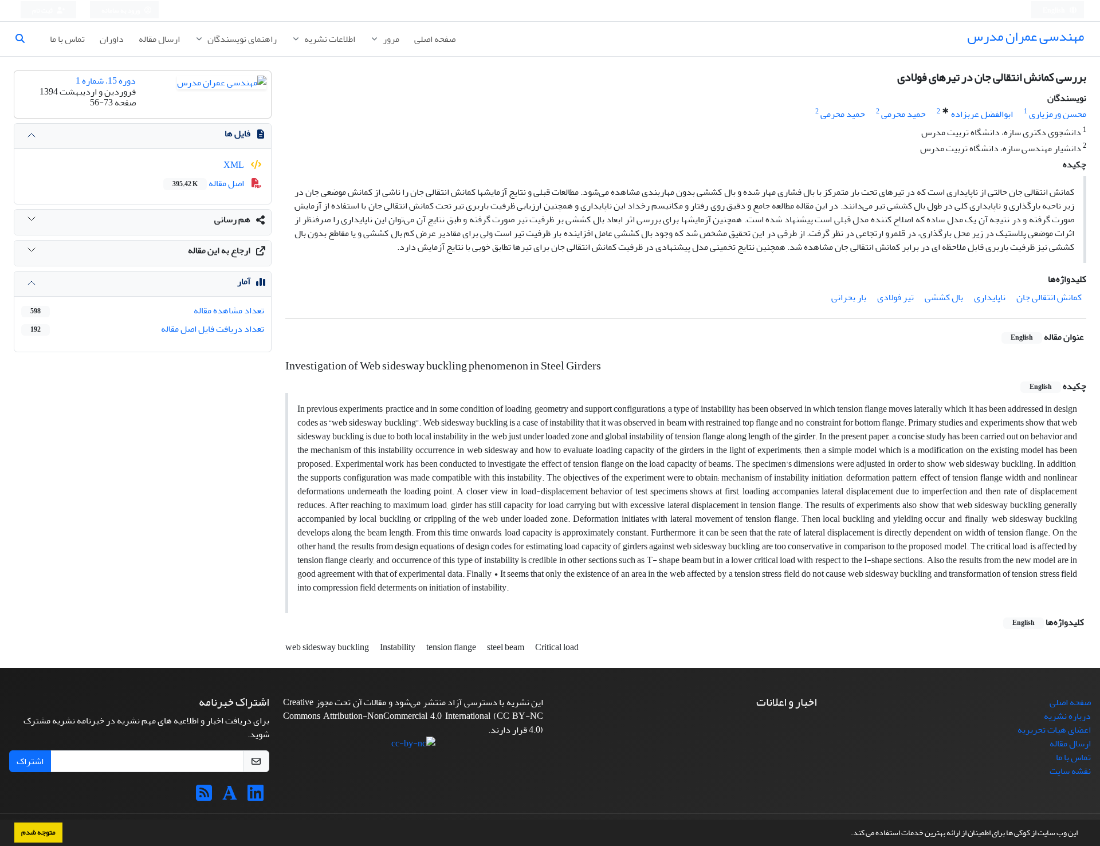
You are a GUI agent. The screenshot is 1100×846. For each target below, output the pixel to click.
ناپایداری (989, 297)
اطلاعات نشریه (328, 39)
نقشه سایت (1070, 771)
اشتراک (30, 761)
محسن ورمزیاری (1057, 114)
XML (234, 165)
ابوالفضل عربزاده (982, 114)
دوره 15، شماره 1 (106, 80)
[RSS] (204, 796)
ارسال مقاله (159, 39)
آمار (243, 281)
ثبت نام (43, 10)
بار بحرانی (848, 297)
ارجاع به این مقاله (219, 250)
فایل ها (237, 133)
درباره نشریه (1067, 716)
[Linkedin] (255, 796)
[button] (848, 834)
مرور (390, 39)
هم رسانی (232, 219)
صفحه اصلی (434, 39)
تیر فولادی (895, 297)
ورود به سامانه (121, 10)
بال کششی (944, 297)
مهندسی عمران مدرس (1025, 36)
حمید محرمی (903, 114)
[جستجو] (24, 39)
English (1054, 10)
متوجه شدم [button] (38, 832)
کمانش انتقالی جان (1049, 297)
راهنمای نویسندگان (241, 39)
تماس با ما (67, 39)
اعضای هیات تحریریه (1054, 729)
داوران (112, 39)
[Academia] (229, 796)
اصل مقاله (209, 183)
